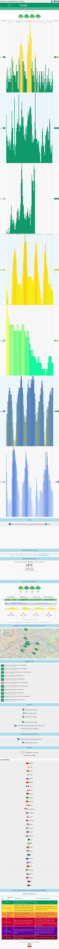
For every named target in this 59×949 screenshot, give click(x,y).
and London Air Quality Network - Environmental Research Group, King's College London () (34, 554)
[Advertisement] (29, 537)
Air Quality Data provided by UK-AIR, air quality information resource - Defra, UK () (24, 553)
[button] (25, 639)
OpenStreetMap (51, 658)
